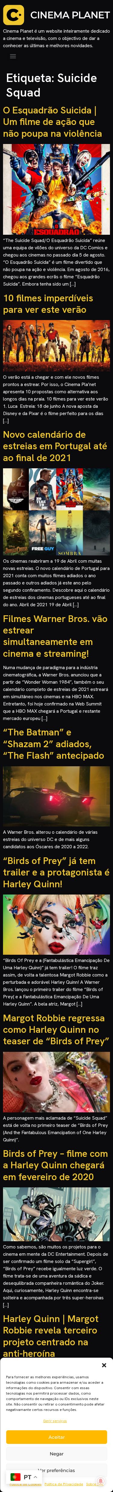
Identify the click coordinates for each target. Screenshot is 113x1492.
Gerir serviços (55, 1420)
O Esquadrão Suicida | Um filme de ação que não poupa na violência (52, 122)
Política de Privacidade (64, 1484)
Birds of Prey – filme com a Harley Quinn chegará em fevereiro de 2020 (55, 1165)
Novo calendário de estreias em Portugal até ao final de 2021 (55, 446)
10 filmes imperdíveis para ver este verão (48, 304)
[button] (104, 1365)
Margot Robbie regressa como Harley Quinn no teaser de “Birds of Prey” (56, 1030)
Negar (57, 1454)
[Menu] (13, 56)
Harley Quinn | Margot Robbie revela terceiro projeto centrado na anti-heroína (51, 1336)
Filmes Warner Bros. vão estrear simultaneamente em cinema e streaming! (55, 636)
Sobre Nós (94, 1484)
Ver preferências (56, 1470)
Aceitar (57, 1437)
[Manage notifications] (100, 1481)
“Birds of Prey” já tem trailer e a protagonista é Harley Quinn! (56, 872)
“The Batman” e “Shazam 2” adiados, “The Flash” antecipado (53, 744)
